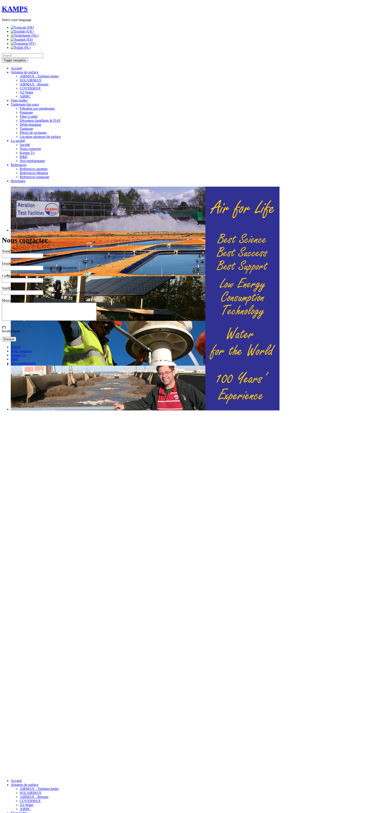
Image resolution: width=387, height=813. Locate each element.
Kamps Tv (27, 153)
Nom (7, 251)
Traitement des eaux (25, 104)
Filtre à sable (29, 116)
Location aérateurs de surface (40, 137)
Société (25, 145)
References (18, 165)
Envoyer (9, 339)
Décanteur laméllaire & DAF (40, 120)
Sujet (7, 288)
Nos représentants (32, 161)
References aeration (33, 169)
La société (18, 141)
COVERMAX (30, 88)
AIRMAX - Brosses (34, 84)
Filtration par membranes (37, 108)
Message (10, 300)
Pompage (26, 112)
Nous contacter (30, 149)
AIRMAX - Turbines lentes (39, 76)
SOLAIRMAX (30, 80)
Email (8, 263)
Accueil (16, 68)
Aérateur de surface (24, 72)
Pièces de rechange (33, 132)
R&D (24, 157)
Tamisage (26, 128)
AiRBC (25, 96)
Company (11, 276)
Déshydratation (30, 124)
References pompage (34, 177)
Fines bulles (19, 100)
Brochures (18, 181)
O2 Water (26, 92)
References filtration (34, 173)
